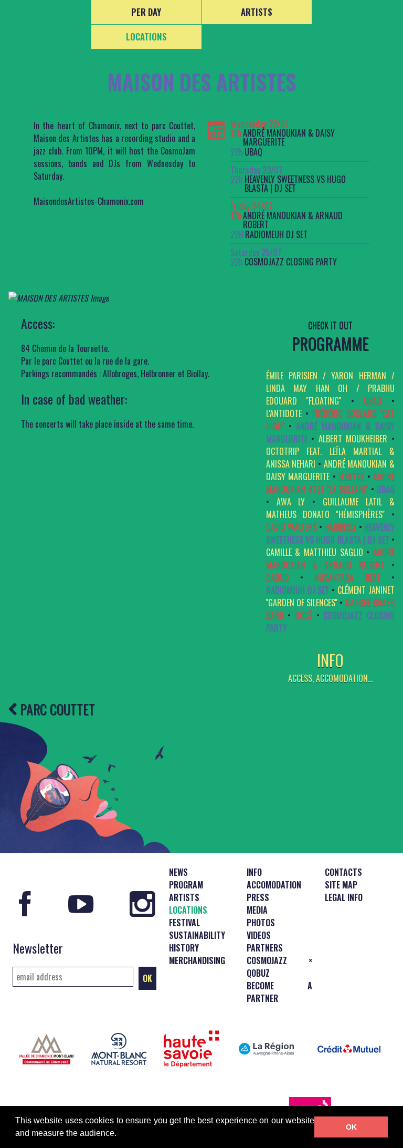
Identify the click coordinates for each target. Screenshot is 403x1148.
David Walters (291, 527)
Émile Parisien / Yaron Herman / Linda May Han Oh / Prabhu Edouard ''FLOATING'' (330, 388)
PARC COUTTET (56, 709)
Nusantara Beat (347, 577)
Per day (146, 11)
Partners (265, 948)
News (178, 872)
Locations (146, 36)
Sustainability (197, 935)
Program (186, 884)
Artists (256, 11)
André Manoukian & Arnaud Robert (293, 220)
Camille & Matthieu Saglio (314, 552)
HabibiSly (340, 527)
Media (257, 910)
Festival (184, 922)
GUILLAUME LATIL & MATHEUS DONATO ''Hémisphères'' (330, 508)
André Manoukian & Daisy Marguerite (289, 138)
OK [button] (351, 1127)
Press (258, 897)
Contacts (343, 872)
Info (254, 872)
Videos (259, 935)
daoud (277, 577)
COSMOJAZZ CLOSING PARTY (291, 261)
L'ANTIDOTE (284, 413)
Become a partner (279, 992)
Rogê (303, 615)
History (184, 948)
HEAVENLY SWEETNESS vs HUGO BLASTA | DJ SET (295, 184)
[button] (120, 1134)
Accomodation (274, 884)
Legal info (344, 897)
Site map (341, 884)
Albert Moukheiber (353, 438)
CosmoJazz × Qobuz (279, 966)
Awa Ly (291, 501)
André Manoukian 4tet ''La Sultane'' (330, 482)
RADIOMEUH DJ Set (276, 234)
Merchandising (197, 960)
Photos (261, 922)
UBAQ (253, 152)
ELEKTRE (351, 476)
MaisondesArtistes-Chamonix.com (89, 201)
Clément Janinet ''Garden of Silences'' (330, 596)
